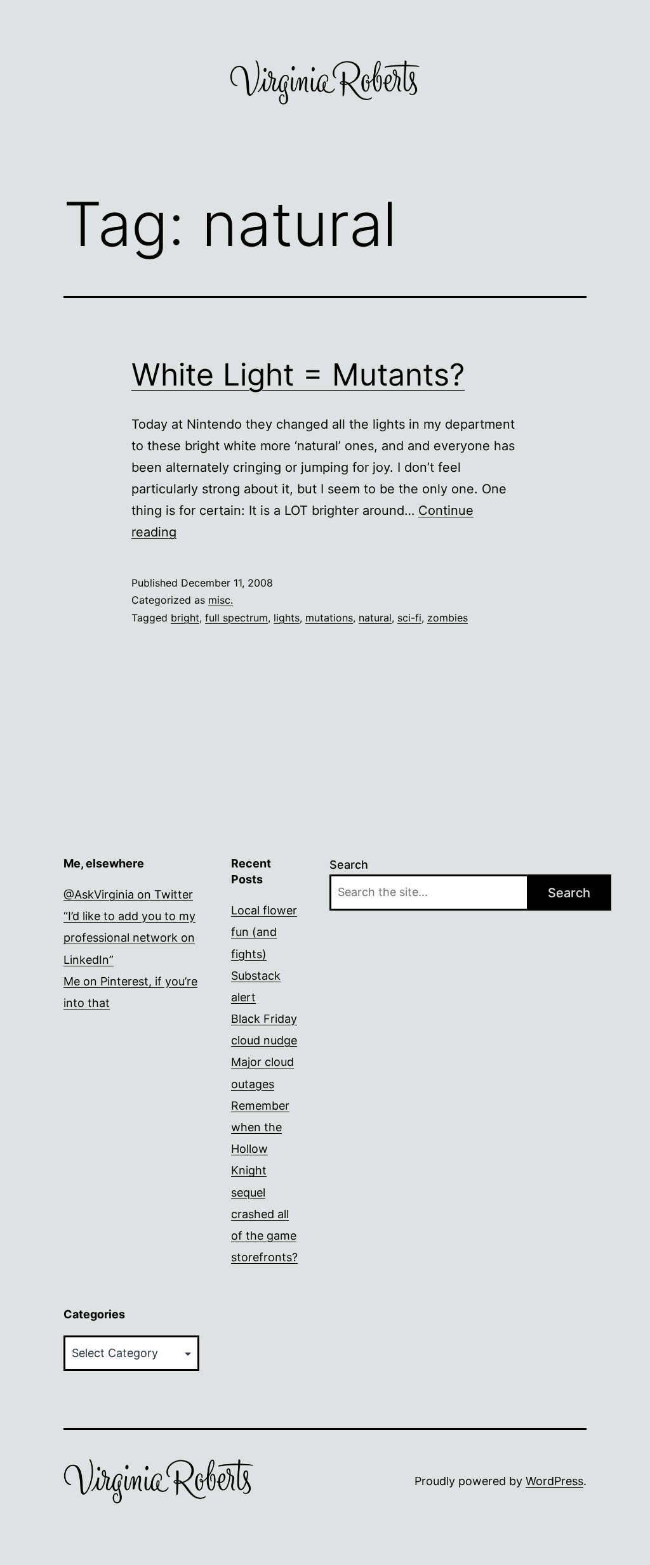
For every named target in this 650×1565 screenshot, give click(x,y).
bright (185, 617)
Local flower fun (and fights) (264, 932)
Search (348, 864)
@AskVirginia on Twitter (128, 894)
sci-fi (409, 617)
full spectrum (236, 617)
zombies (447, 617)
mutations (329, 617)
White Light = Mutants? (298, 374)
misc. (220, 600)
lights (287, 617)
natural (375, 617)
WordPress (554, 1481)
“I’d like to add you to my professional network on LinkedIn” (129, 937)
